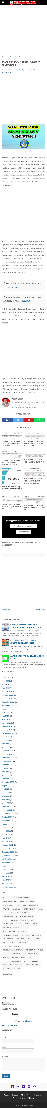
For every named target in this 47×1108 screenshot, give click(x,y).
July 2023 (5, 768)
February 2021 (7, 845)
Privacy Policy (26, 1095)
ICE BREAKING (8, 924)
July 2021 (5, 827)
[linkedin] (29, 1087)
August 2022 (6, 786)
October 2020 (7, 859)
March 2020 (6, 883)
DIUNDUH (15, 287)
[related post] (12, 435)
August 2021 (6, 824)
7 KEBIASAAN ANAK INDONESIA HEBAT (16, 898)
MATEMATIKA (20, 939)
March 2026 (6, 691)
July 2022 (5, 789)
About (6, 1095)
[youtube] (34, 1087)
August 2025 (6, 709)
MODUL (30, 939)
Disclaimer (38, 1095)
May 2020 (5, 876)
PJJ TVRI (15, 957)
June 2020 (6, 873)
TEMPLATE (14, 965)
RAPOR (5, 961)
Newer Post (7, 609)
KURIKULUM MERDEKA (11, 935)
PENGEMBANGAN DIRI (31, 954)
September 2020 (8, 862)
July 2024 (5, 737)
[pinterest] (29, 420)
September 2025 (8, 705)
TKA (22, 965)
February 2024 (7, 751)
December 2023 (8, 758)
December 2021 (8, 814)
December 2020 (8, 852)
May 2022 (5, 796)
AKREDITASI (33, 905)
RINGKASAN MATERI (18, 961)
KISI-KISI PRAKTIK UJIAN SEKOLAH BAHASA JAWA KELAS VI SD (11, 443)
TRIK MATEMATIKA (32, 965)
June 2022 (6, 793)
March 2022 (6, 803)
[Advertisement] (23, 31)
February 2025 (7, 726)
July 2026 (5, 677)
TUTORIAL (6, 968)
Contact (15, 1095)
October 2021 (7, 817)
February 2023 (7, 779)
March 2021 (6, 841)
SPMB (5, 965)
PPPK (35, 957)
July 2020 (5, 869)
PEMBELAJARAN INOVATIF (12, 946)
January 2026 (7, 698)
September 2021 (8, 820)
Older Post (40, 609)
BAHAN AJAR (16, 909)
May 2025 (5, 716)
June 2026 (6, 681)
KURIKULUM (22, 931)
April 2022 (6, 800)
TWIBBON (16, 968)
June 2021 (6, 831)
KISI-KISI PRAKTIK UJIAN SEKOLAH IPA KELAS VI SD (34, 461)
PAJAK (5, 942)
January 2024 (7, 754)
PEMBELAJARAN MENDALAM (13, 950)
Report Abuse (9, 1025)
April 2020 (6, 880)
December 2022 (8, 782)
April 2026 (6, 688)
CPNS (5, 913)
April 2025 (6, 719)
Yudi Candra (12, 70)
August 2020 (6, 866)
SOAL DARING (33, 961)
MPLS (38, 939)
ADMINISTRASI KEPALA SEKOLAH (14, 905)
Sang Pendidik (28, 1105)
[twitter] (18, 420)
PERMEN (6, 957)
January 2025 (7, 730)
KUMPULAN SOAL (9, 931)
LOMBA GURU (36, 935)
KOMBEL (26, 928)
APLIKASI (6, 909)
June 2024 (6, 740)
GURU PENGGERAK (26, 916)
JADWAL (27, 924)
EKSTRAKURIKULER (10, 916)
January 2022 (7, 810)
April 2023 (6, 772)
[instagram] (18, 1087)
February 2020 (7, 887)
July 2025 (5, 712)
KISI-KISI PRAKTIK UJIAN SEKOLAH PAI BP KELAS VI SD (34, 508)
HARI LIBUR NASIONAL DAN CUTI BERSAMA (18, 920)
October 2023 (7, 761)
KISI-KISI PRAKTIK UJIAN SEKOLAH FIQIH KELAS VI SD (11, 507)
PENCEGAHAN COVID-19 (34, 950)
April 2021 (6, 838)
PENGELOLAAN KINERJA (11, 954)
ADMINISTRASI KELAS (26, 901)
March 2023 (6, 775)
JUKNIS (35, 924)
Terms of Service (19, 1098)
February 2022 (7, 807)
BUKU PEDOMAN (30, 909)
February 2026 (7, 695)
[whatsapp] (39, 420)
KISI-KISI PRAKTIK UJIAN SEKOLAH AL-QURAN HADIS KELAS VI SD (33, 481)
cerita (40, 909)
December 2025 (8, 702)
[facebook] (7, 420)
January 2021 (7, 848)
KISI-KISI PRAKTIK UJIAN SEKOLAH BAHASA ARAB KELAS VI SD (33, 444)
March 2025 (6, 723)
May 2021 (5, 834)
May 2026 (5, 684)
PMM (23, 957)
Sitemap (31, 1098)
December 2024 (8, 733)
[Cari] (44, 3)
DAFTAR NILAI (14, 913)
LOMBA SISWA (8, 939)
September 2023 (8, 765)
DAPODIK (25, 913)
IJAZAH (18, 924)
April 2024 (6, 744)
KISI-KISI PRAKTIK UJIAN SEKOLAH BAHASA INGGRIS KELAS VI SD (11, 462)
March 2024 (6, 747)
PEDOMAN (22, 942)
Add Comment (6, 72)
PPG (29, 957)
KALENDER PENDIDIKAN (11, 928)
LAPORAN (25, 935)
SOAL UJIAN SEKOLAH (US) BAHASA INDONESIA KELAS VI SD (12, 489)
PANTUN (13, 942)
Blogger (28, 1021)
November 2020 (8, 855)
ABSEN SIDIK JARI (9, 901)
